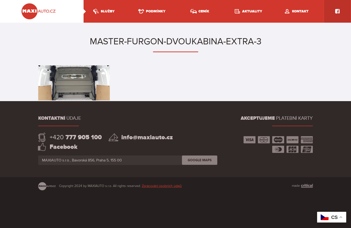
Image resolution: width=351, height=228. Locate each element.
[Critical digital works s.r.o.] (307, 186)
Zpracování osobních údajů (162, 186)
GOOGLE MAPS (200, 160)
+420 (76, 137)
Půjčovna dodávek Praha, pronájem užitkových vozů (39, 4)
